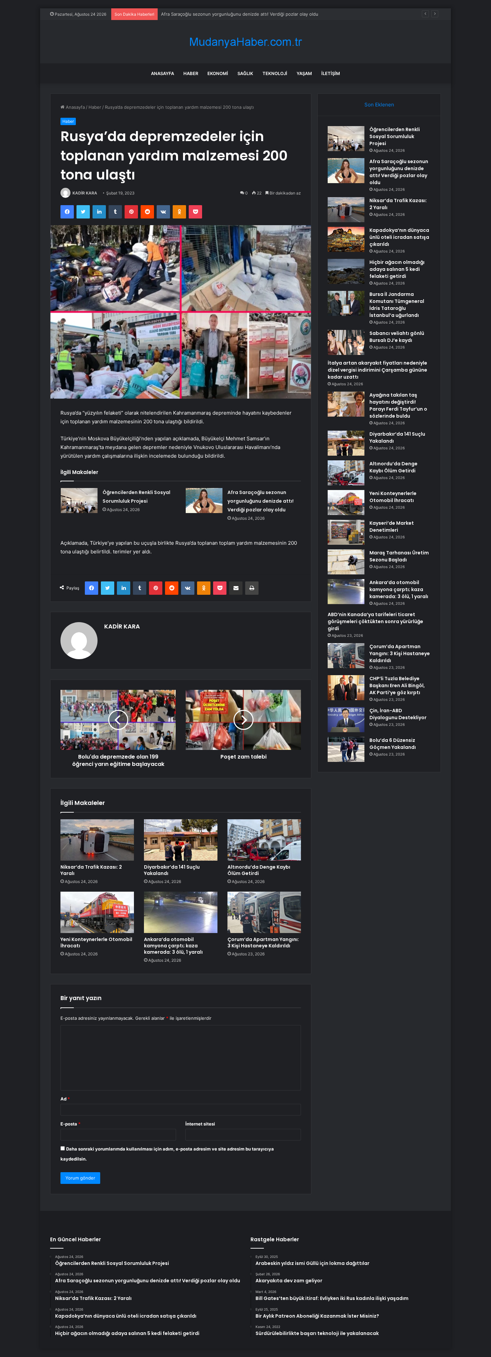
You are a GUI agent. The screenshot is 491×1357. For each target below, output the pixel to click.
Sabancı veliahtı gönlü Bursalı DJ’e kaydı (396, 337)
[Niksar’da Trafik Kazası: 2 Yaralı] (97, 840)
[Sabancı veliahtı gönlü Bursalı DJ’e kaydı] (346, 342)
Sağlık (245, 73)
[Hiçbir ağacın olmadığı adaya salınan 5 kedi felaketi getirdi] (346, 271)
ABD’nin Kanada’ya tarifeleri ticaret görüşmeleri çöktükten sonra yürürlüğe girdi (375, 621)
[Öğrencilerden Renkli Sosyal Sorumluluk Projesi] (79, 500)
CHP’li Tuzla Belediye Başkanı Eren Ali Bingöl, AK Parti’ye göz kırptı (397, 685)
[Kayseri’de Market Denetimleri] (346, 532)
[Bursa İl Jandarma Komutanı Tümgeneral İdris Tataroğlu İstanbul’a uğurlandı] (346, 303)
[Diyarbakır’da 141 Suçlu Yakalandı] (180, 840)
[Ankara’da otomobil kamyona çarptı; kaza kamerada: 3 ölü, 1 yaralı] (180, 912)
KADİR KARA (84, 192)
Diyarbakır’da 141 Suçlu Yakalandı (172, 870)
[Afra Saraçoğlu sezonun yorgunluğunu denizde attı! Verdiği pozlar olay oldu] (204, 500)
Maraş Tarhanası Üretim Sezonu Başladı (399, 556)
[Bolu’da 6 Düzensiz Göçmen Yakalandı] (346, 749)
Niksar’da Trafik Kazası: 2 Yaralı (192, 14)
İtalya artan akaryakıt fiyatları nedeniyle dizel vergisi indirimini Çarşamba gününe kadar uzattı (377, 370)
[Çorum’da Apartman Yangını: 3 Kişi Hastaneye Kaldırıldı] (264, 912)
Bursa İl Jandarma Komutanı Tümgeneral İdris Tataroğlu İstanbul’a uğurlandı (396, 305)
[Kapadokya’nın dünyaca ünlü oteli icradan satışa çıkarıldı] (346, 239)
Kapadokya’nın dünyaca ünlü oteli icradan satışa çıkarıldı (399, 237)
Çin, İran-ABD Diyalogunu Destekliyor (398, 714)
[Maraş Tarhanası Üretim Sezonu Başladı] (346, 561)
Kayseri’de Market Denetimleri (391, 526)
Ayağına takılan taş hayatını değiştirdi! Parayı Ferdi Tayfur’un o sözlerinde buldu (398, 405)
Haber (190, 73)
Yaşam (304, 73)
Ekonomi (217, 73)
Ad (65, 1098)
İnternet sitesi (200, 1123)
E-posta (70, 1123)
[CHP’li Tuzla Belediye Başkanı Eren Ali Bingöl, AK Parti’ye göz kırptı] (346, 687)
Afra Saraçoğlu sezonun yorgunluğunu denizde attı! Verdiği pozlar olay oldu (260, 501)
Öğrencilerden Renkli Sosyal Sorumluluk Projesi (394, 136)
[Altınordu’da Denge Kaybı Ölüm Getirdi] (264, 840)
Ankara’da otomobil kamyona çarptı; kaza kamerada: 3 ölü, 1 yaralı (173, 945)
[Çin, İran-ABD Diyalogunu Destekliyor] (346, 719)
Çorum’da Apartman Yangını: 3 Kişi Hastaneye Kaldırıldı (263, 942)
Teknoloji (275, 73)
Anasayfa (162, 73)
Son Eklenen (379, 104)
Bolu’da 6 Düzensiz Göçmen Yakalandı (392, 744)
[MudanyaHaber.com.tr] (245, 42)
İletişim (330, 73)
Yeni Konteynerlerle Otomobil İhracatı (96, 942)
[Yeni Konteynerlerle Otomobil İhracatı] (97, 912)
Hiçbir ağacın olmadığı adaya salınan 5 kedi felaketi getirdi (397, 269)
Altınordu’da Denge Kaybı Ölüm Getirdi (258, 870)
